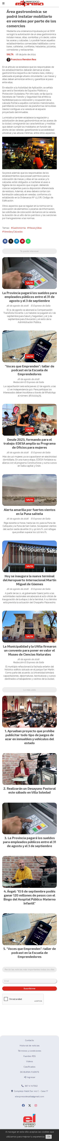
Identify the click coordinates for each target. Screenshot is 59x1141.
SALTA (10, 54)
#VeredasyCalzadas (12, 231)
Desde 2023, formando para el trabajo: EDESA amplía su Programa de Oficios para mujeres (29, 443)
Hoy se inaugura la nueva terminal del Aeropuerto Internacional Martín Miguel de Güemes (29, 580)
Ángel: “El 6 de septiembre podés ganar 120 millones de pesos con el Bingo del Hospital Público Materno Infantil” (29, 897)
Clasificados (29, 1066)
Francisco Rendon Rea (23, 59)
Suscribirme (29, 988)
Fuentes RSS (29, 1056)
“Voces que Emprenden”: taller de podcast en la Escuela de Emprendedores (29, 370)
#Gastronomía (18, 228)
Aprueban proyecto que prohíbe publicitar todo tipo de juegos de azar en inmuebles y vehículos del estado (29, 737)
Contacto (29, 1040)
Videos (29, 1061)
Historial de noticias (30, 1045)
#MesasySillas (34, 228)
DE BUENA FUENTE (29, 1072)
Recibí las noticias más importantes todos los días (29, 969)
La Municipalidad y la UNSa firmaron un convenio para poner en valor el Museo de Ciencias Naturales (29, 650)
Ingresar (30, 1077)
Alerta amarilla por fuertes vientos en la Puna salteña (29, 512)
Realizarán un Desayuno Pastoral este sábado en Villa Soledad (31, 790)
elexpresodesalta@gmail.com (29, 1096)
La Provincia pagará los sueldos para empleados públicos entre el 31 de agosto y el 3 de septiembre (29, 297)
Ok (48, 1136)
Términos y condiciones (29, 1050)
